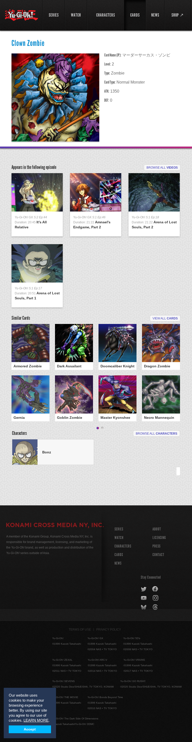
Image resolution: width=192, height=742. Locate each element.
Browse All (162, 167)
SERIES (118, 529)
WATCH (119, 537)
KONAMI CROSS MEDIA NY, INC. (55, 526)
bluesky (144, 607)
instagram (156, 598)
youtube (144, 598)
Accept (30, 729)
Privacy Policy (108, 629)
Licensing (159, 537)
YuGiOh (21, 15)
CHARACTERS (122, 546)
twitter (144, 589)
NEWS (118, 563)
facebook (155, 589)
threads (156, 607)
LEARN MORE (36, 720)
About (156, 529)
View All (165, 318)
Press (156, 546)
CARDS (118, 554)
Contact (158, 554)
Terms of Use (80, 629)
